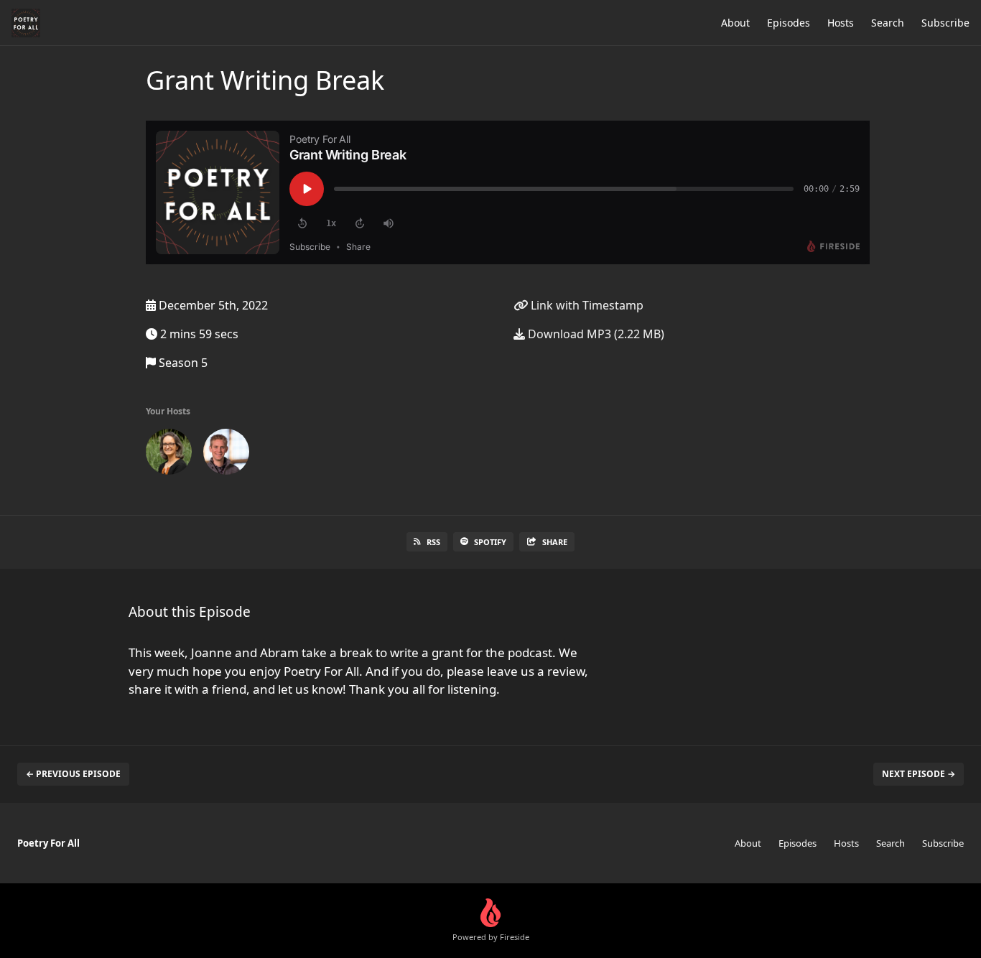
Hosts (840, 22)
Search (887, 22)
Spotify (490, 541)
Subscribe (945, 22)
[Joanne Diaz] (169, 454)
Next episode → (918, 774)
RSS (433, 541)
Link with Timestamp (585, 305)
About (735, 22)
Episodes (788, 22)
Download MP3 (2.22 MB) (594, 334)
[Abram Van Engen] (226, 454)
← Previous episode (73, 774)
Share (554, 541)
